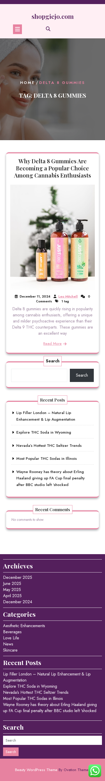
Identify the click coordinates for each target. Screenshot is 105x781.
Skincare (10, 650)
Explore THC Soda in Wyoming (43, 432)
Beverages (12, 632)
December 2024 (17, 602)
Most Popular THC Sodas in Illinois (46, 458)
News (8, 644)
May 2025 (12, 590)
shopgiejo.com (53, 16)
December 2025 (17, 577)
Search (52, 361)
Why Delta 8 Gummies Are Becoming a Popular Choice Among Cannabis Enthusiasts (52, 168)
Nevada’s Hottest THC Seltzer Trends (49, 445)
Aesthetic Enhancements (24, 626)
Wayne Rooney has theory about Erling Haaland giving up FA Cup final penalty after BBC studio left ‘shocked (50, 478)
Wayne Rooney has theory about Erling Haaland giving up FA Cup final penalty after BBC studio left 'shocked (50, 708)
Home (27, 82)
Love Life (11, 638)
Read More (52, 343)
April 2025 (12, 596)
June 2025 (12, 583)
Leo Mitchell (68, 296)
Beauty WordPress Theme (52, 770)
